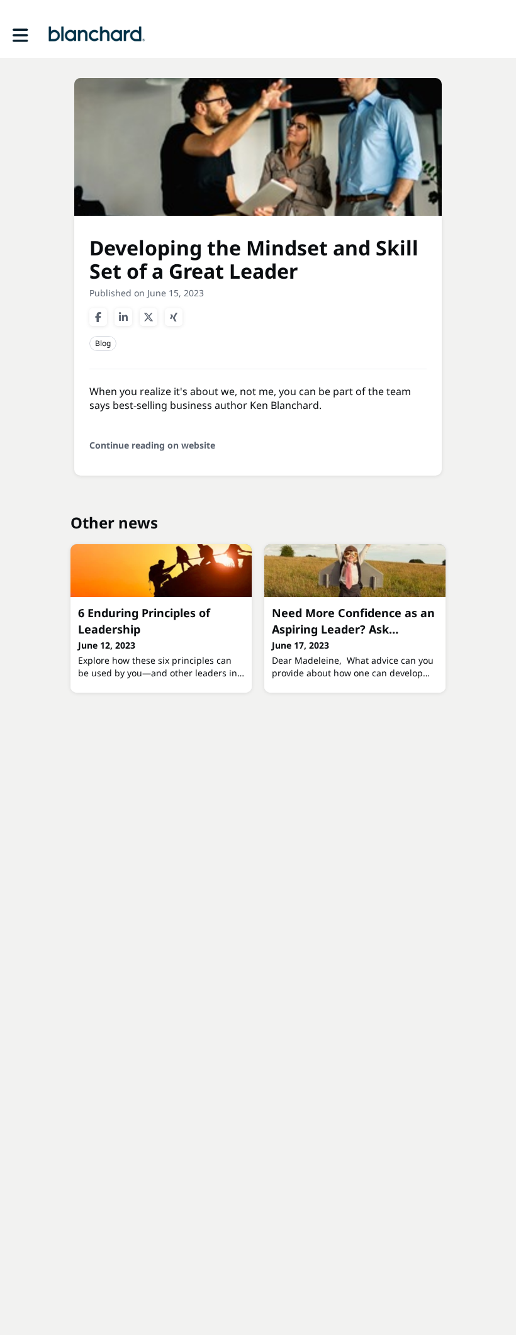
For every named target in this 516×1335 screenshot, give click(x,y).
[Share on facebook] (98, 317)
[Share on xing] (173, 317)
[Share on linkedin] (123, 317)
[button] (20, 35)
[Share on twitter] (148, 317)
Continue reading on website (152, 445)
